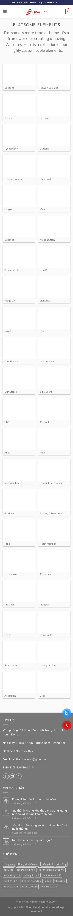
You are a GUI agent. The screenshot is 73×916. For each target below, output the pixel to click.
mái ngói (28, 875)
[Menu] (5, 11)
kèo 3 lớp (8, 869)
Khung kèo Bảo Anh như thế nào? (34, 799)
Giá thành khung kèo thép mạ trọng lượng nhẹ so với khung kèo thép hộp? (39, 812)
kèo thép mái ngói (26, 869)
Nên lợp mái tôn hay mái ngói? (32, 840)
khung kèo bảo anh (28, 864)
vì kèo (48, 880)
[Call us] (19, 776)
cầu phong (9, 864)
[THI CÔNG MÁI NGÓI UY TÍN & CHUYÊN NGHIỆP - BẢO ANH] (36, 11)
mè (38, 875)
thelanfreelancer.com (43, 901)
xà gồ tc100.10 (30, 886)
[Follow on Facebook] (6, 776)
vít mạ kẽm (60, 880)
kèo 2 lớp (62, 864)
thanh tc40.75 (11, 880)
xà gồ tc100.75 (49, 886)
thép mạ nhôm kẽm (31, 880)
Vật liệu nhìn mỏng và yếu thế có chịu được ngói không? (40, 827)
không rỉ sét (47, 864)
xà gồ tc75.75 (11, 886)
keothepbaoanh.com (42, 907)
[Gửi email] (12, 776)
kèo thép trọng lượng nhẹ (51, 869)
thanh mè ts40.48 (52, 875)
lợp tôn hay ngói (12, 875)
